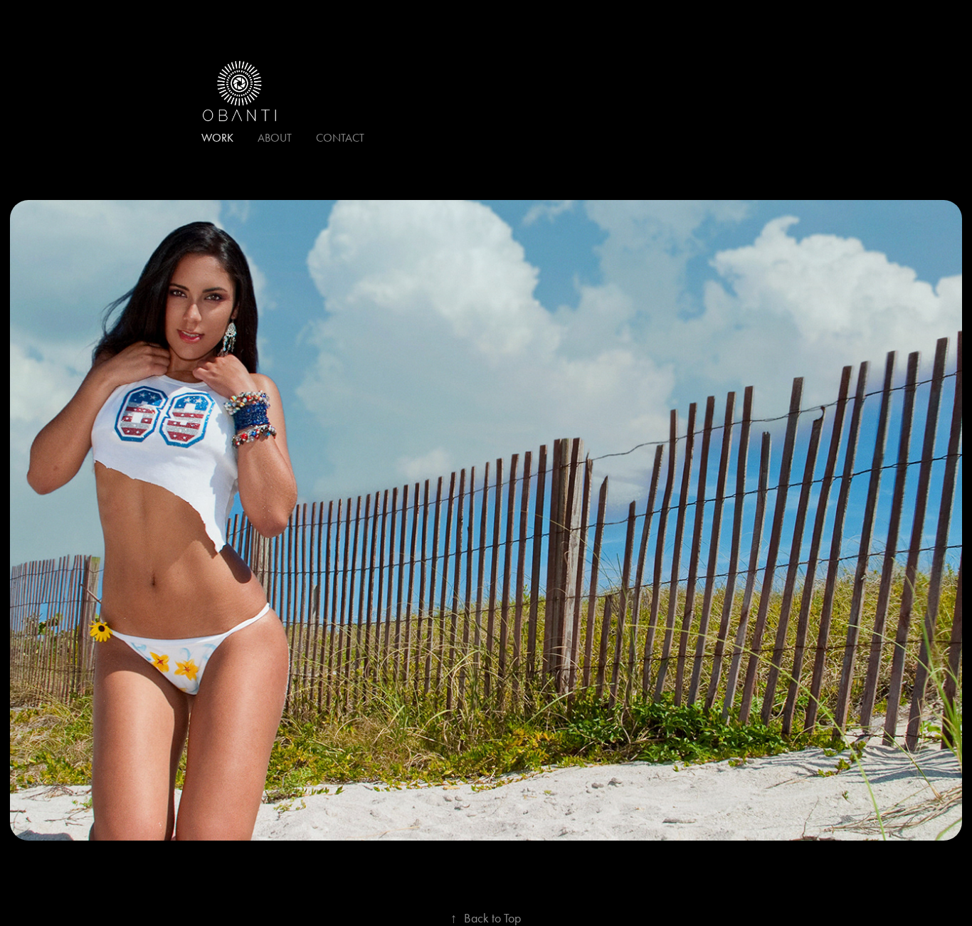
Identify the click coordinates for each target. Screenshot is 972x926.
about (275, 137)
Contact (340, 137)
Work (217, 137)
